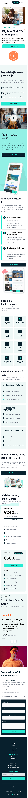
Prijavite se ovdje (13, 103)
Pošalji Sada (13, 731)
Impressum (13, 747)
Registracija (13, 758)
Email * (3, 708)
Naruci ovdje (16, 2)
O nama (13, 745)
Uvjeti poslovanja (13, 748)
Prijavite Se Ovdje (14, 264)
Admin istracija (13, 756)
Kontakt (13, 743)
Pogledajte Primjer (13, 46)
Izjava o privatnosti (14, 750)
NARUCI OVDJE (13, 519)
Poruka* (4, 721)
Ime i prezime (5, 702)
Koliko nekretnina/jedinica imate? (9, 715)
